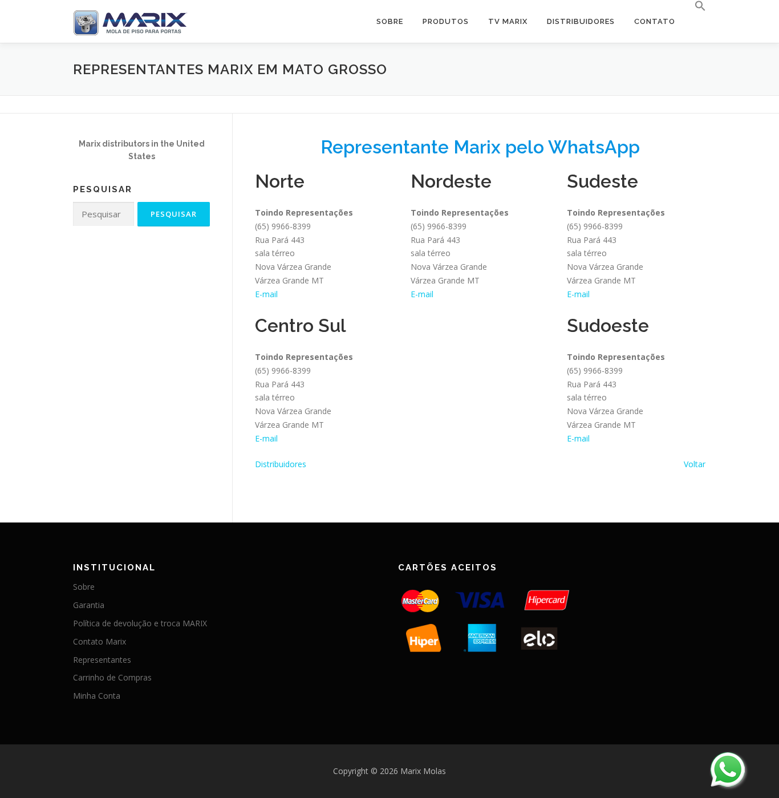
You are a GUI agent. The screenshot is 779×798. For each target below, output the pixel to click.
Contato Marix (99, 641)
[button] (695, 6)
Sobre (389, 21)
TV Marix (508, 21)
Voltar (694, 464)
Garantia (88, 604)
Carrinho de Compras (112, 677)
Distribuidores (581, 21)
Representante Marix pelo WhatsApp (480, 146)
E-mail (266, 294)
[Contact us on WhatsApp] (728, 769)
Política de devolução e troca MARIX (140, 623)
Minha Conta (96, 695)
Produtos (446, 21)
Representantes (102, 659)
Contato (654, 21)
